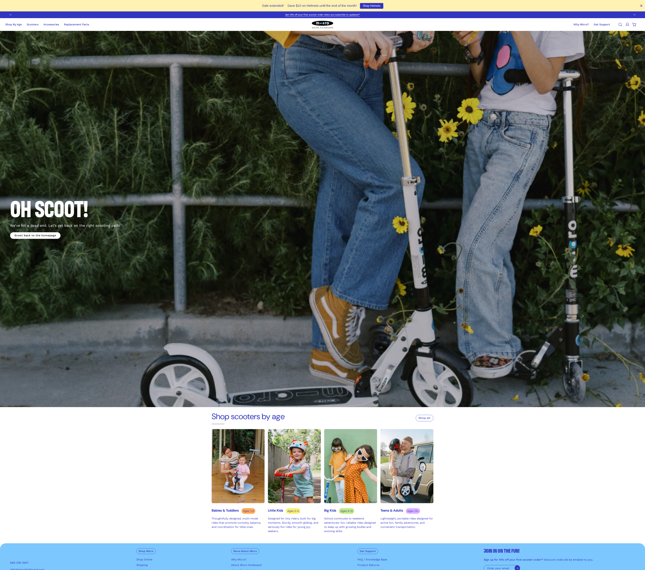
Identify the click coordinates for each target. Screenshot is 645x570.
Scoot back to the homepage (35, 235)
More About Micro (245, 551)
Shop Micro (146, 551)
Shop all (424, 418)
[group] (322, 14)
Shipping (142, 565)
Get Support (368, 551)
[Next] (634, 14)
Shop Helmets (371, 5)
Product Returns (368, 565)
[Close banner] (641, 6)
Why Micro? (238, 559)
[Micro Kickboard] (322, 24)
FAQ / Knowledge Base (372, 559)
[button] (602, 24)
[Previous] (10, 14)
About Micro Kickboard (246, 565)
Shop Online (144, 559)
